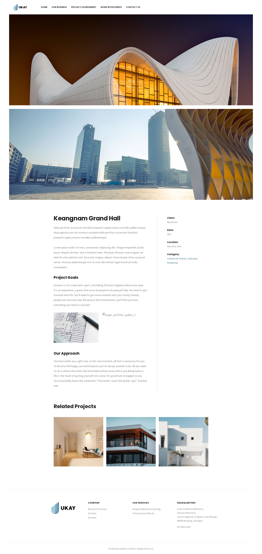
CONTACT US (133, 7)
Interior (182, 258)
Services (92, 517)
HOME (44, 7)
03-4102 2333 (184, 526)
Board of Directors (97, 509)
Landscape (192, 258)
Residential (172, 262)
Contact (92, 513)
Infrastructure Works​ (143, 513)
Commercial (172, 258)
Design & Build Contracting (147, 509)
